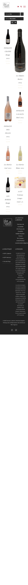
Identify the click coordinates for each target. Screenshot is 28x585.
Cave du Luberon (10, 320)
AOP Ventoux (7, 257)
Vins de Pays (6, 261)
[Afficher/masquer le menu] (24, 6)
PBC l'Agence (14, 324)
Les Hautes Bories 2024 (20, 79)
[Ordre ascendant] (22, 14)
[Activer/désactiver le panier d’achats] (18, 6)
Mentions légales (20, 320)
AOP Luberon (7, 253)
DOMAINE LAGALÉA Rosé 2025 (20, 114)
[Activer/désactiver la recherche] (21, 6)
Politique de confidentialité (10, 322)
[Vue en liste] (15, 22)
